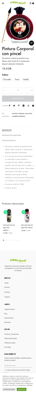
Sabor (5, 74)
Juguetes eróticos (9, 309)
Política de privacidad (10, 338)
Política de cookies (9, 343)
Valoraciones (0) (9, 140)
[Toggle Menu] (3, 3)
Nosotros (7, 292)
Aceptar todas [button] (21, 389)
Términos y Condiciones (11, 334)
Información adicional (11, 135)
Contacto (7, 297)
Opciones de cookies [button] (9, 389)
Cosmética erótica (18, 116)
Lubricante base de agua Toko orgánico (9, 227)
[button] (4, 240)
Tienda (6, 283)
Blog (5, 313)
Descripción (7, 130)
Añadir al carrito (18, 98)
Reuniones (7, 322)
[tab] (18, 130)
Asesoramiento (9, 318)
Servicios (7, 287)
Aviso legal (7, 347)
